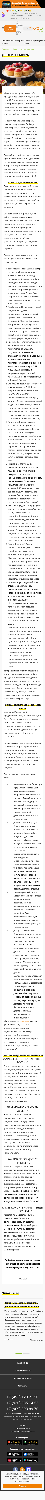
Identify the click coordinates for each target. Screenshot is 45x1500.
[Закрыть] (41, 3)
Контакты (13, 18)
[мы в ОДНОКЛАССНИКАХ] (22, 1469)
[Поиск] (30, 29)
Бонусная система (23, 1371)
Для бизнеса (25, 18)
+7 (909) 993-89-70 (22, 1409)
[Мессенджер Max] (28, 1469)
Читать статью (37, 1340)
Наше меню (22, 1363)
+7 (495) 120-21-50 (19, 24)
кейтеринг (25, 1021)
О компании (14, 13)
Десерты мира (27, 49)
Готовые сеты (28, 42)
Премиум (37, 41)
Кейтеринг (19, 41)
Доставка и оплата (30, 13)
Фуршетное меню (8, 42)
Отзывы (39, 15)
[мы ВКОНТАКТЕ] (15, 1469)
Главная (5, 49)
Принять (22, 1486)
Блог (15, 49)
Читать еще (10, 1293)
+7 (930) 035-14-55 (19, 31)
